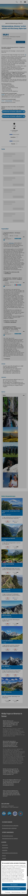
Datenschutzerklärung (15, 892)
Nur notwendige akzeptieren (14, 888)
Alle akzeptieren (14, 884)
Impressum (23, 892)
